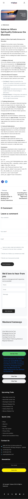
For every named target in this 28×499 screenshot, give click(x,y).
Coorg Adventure (18, 339)
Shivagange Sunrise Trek (9, 333)
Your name (4, 231)
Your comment (5, 217)
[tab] (14, 354)
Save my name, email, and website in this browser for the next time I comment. (13, 248)
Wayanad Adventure (7, 341)
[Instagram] (8, 494)
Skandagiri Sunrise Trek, (17, 362)
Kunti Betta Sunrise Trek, (10, 364)
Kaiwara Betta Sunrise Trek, (11, 369)
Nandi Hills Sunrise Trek (8, 335)
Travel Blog (6, 25)
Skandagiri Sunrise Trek (8, 337)
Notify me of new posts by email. (10, 258)
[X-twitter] (12, 494)
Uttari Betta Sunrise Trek (9, 331)
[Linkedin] (15, 494)
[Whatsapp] (23, 494)
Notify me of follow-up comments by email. (13, 253)
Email (2, 239)
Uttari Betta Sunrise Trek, (13, 367)
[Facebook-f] (4, 494)
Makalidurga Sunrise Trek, (11, 358)
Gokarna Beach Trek (7, 339)
